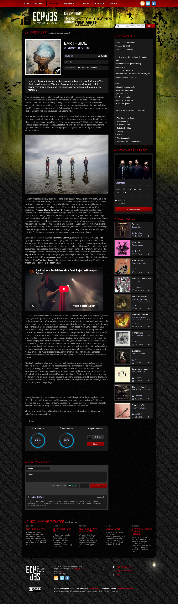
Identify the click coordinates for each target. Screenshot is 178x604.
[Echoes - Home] (45, 18)
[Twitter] (148, 3)
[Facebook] (153, 3)
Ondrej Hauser (79, 569)
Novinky (39, 3)
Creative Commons (125, 589)
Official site (122, 200)
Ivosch (63, 571)
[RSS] (142, 3)
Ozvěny (85, 3)
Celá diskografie (133, 209)
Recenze (54, 3)
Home (26, 3)
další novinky (71, 522)
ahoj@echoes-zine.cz (125, 571)
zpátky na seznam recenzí (59, 33)
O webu (114, 3)
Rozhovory (70, 3)
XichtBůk (121, 204)
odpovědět (101, 497)
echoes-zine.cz (95, 589)
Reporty (99, 3)
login (118, 575)
